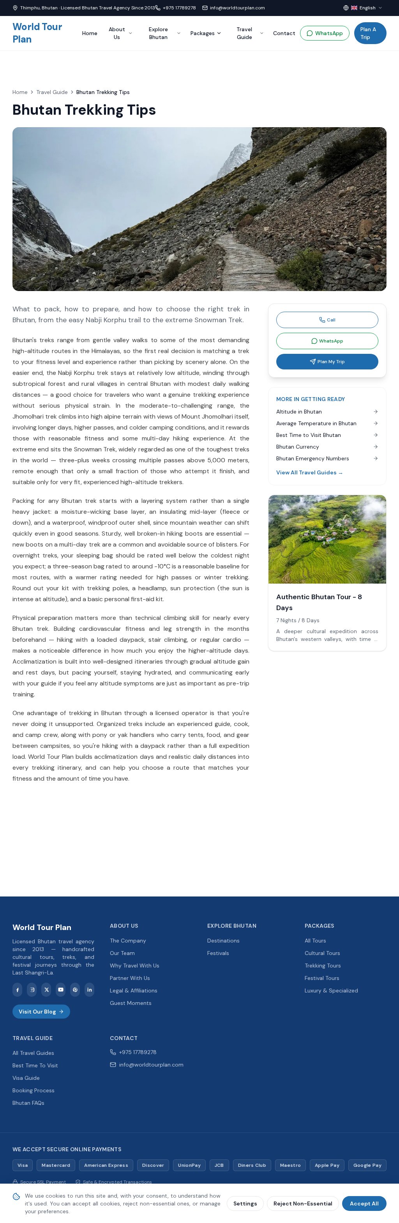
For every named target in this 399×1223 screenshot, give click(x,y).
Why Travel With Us (134, 965)
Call (331, 320)
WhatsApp (329, 33)
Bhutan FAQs (28, 1102)
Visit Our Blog (37, 1011)
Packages (203, 33)
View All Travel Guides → (309, 472)
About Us (117, 33)
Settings (245, 1203)
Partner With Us (130, 978)
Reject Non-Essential (303, 1203)
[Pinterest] (75, 990)
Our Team (122, 953)
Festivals (218, 953)
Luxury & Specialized (331, 990)
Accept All (364, 1203)
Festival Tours (322, 978)
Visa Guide (26, 1077)
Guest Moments (131, 1002)
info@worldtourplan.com (237, 8)
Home (89, 33)
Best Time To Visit (35, 1065)
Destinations (223, 940)
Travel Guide (244, 33)
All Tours (315, 940)
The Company (128, 940)
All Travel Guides (33, 1052)
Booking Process (33, 1090)
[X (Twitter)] (46, 990)
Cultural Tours (322, 953)
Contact (284, 33)
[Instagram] (32, 990)
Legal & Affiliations (133, 990)
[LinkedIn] (89, 990)
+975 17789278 (179, 8)
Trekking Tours (323, 965)
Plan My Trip (331, 362)
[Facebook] (17, 990)
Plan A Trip (368, 33)
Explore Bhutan (158, 33)
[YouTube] (60, 990)
